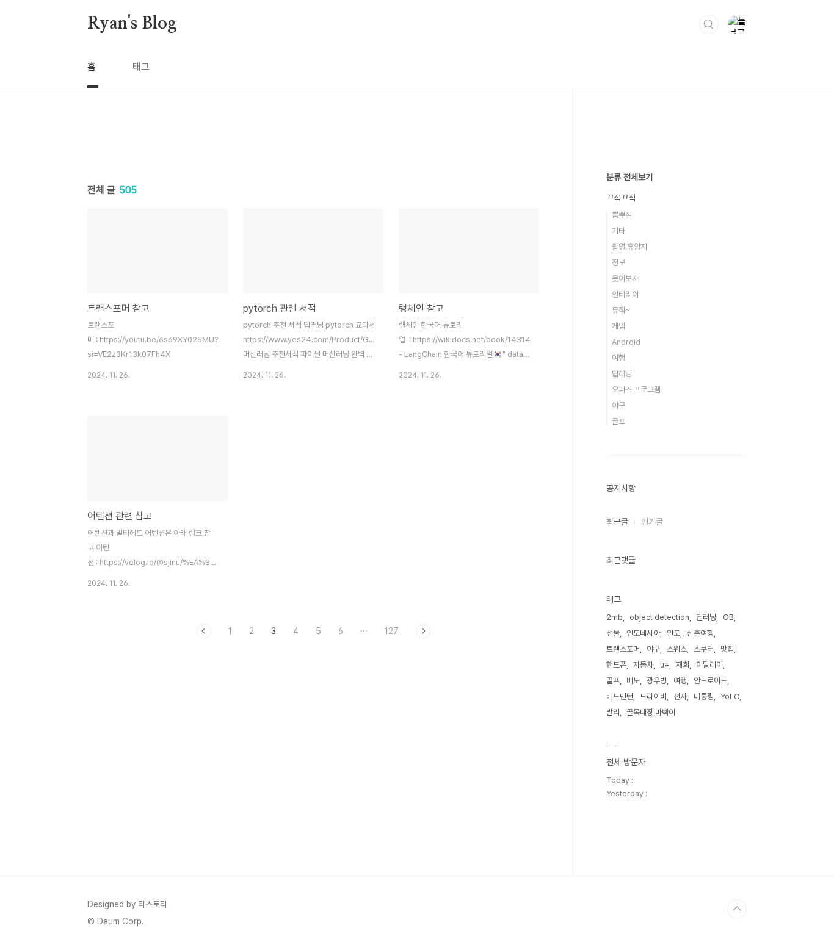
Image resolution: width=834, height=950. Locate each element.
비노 (633, 680)
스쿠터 (704, 648)
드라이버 (653, 696)
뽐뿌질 (622, 215)
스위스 (677, 648)
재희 (682, 664)
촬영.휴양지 (629, 246)
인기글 (652, 522)
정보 (618, 262)
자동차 (643, 664)
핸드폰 (616, 664)
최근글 (617, 522)
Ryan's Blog (132, 23)
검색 (709, 24)
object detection (659, 617)
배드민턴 (619, 696)
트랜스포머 (623, 648)
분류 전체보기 (629, 177)
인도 (673, 633)
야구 (618, 405)
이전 (204, 631)
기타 (618, 231)
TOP (737, 909)
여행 (618, 357)
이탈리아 (709, 664)
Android (626, 342)
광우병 (657, 680)
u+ (664, 664)
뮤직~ (621, 310)
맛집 (727, 648)
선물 (613, 633)
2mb (614, 617)
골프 (618, 421)
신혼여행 (700, 633)
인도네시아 (643, 633)
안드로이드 (710, 680)
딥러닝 (622, 373)
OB (728, 617)
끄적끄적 (621, 198)
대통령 (704, 696)
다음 (423, 631)
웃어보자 (625, 278)
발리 (613, 712)
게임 (618, 326)
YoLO (729, 696)
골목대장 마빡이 (650, 712)
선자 (680, 696)
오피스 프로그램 (636, 389)
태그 (141, 67)
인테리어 (625, 294)
